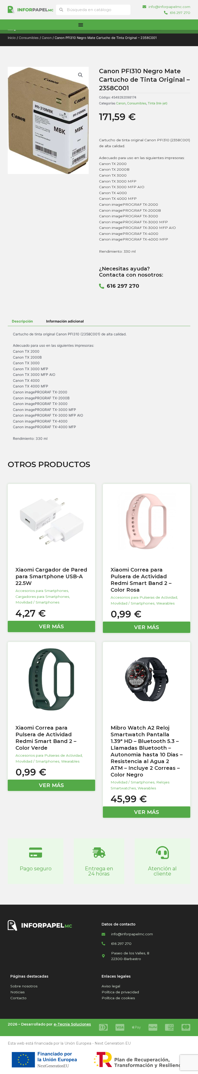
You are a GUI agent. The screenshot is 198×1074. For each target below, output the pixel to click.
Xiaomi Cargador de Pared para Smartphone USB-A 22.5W (51, 576)
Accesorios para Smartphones (41, 591)
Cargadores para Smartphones (42, 596)
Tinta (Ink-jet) (157, 103)
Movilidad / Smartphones (37, 602)
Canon (47, 38)
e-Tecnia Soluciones (72, 1024)
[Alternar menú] (80, 24)
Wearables (165, 603)
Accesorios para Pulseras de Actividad (144, 597)
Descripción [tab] (22, 321)
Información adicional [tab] (65, 321)
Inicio (12, 38)
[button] (80, 75)
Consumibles (29, 38)
